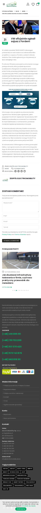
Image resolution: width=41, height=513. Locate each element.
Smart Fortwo (18, 482)
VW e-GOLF (29, 485)
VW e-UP (5, 489)
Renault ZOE (7, 482)
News (7, 169)
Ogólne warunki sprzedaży (13, 405)
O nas (6, 401)
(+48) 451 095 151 (11, 333)
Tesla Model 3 (30, 482)
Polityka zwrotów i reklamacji (13, 393)
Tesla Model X (19, 485)
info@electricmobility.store (11, 459)
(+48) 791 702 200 (11, 340)
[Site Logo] (12, 4)
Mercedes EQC (22, 475)
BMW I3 (30, 468)
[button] (4, 4)
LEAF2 (23, 472)
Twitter (18, 171)
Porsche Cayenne (9, 479)
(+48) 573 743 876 (12, 353)
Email (24, 171)
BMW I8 (5, 472)
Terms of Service (20, 234)
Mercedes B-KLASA (9, 475)
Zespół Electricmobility (18, 166)
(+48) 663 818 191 (11, 359)
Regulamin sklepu (10, 389)
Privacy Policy (6, 234)
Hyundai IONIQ (14, 472)
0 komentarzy (19, 169)
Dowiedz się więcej (28, 506)
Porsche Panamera (23, 479)
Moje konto (7, 414)
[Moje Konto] (28, 4)
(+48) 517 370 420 (12, 346)
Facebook (15, 171)
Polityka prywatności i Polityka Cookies (17, 386)
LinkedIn (21, 171)
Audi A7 (12, 468)
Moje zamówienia (10, 418)
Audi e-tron (21, 468)
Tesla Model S (7, 485)
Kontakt (6, 397)
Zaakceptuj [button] (21, 509)
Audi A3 (5, 468)
